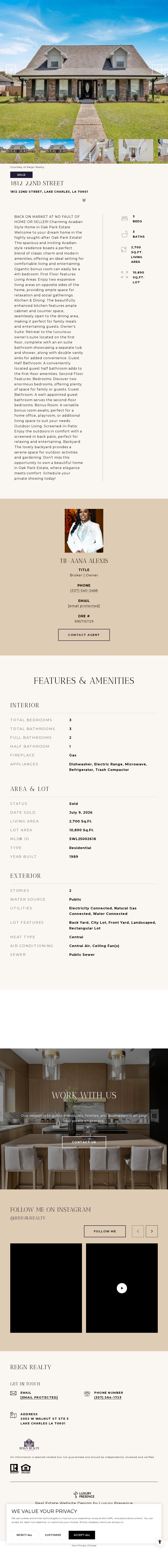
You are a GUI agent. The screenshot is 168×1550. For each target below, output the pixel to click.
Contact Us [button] (84, 1142)
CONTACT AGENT (84, 635)
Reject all (24, 1535)
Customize (53, 1535)
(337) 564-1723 (107, 1397)
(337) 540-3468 (84, 591)
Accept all (82, 1535)
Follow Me (105, 1231)
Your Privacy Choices (84, 1545)
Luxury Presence (116, 1503)
